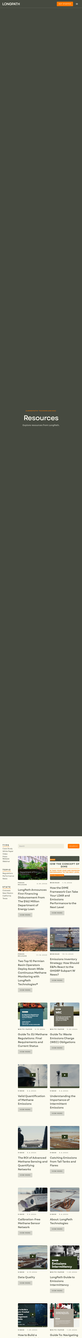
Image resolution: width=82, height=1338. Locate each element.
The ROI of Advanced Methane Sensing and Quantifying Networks (32, 1163)
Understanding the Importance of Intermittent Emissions (62, 1102)
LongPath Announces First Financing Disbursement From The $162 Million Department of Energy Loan (32, 899)
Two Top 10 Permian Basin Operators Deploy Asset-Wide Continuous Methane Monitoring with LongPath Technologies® (32, 972)
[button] (76, 3)
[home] (11, 4)
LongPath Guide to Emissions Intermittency (62, 1281)
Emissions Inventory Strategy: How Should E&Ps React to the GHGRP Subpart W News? (64, 967)
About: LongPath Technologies (61, 1221)
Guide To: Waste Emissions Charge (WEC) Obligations (62, 1038)
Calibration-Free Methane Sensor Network (29, 1223)
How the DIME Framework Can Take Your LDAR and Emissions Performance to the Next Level (64, 897)
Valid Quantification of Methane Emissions (31, 1100)
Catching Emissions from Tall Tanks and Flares (63, 1162)
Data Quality (26, 1277)
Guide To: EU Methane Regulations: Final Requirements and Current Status (32, 1040)
